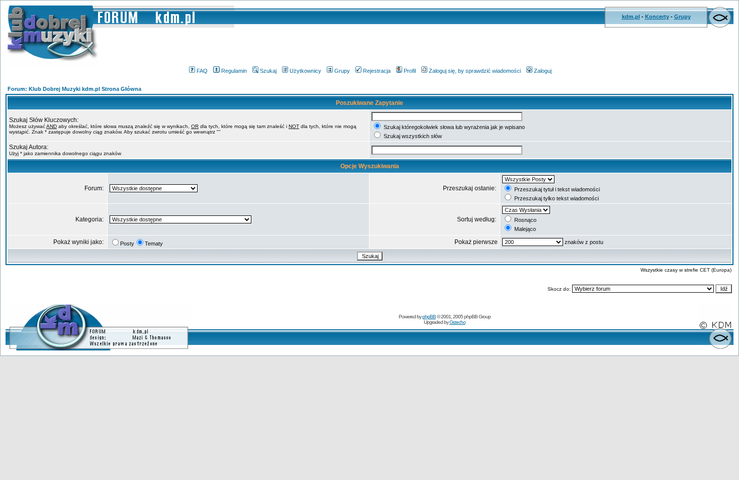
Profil (410, 71)
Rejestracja (377, 71)
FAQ (202, 71)
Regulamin (234, 71)
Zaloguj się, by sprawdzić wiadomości (475, 71)
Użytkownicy (305, 71)
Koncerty (657, 17)
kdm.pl (631, 17)
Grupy (682, 17)
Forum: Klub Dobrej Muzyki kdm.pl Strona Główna (74, 89)
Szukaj (268, 71)
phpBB (429, 316)
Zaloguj (542, 71)
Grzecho (457, 322)
